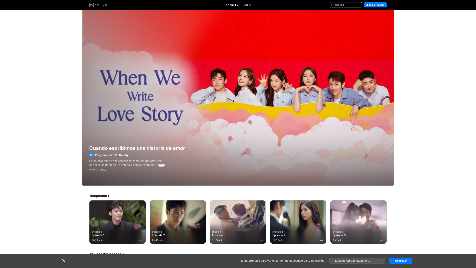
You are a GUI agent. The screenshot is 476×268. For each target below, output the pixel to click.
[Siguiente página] (390, 222)
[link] (107, 254)
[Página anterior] (85, 222)
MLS (247, 5)
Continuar (401, 260)
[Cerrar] (63, 260)
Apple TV (232, 5)
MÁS (161, 165)
